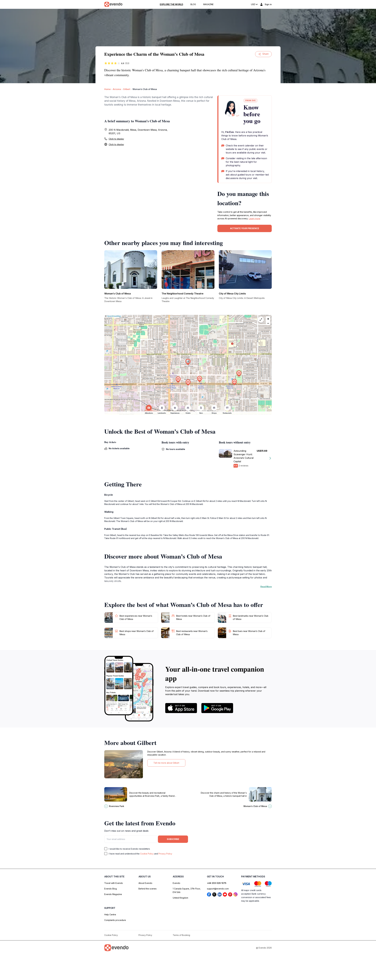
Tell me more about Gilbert (166, 763)
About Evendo (145, 883)
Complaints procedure (115, 920)
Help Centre (110, 914)
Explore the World (171, 4)
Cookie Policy (147, 853)
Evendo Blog (110, 888)
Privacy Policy (165, 853)
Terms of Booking (181, 935)
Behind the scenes (148, 888)
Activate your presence (244, 228)
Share (265, 54)
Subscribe (173, 839)
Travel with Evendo (113, 883)
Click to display (116, 138)
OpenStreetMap (114, 316)
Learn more (254, 218)
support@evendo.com (218, 888)
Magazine (208, 4)
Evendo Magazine (113, 894)
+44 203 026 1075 (216, 883)
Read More (266, 586)
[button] (188, 362)
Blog (193, 4)
